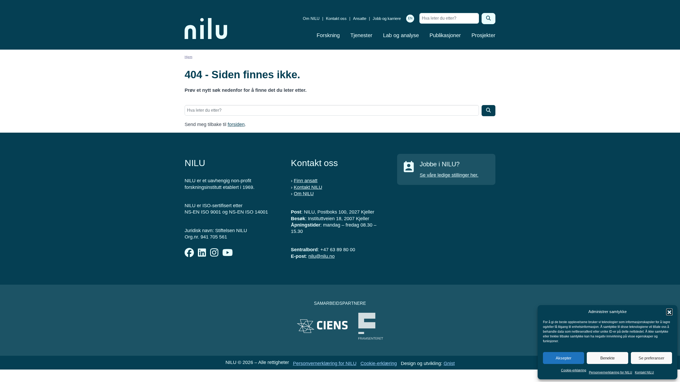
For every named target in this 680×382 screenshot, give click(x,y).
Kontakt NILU (644, 372)
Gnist (449, 363)
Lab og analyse (401, 35)
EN (410, 18)
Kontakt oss (336, 18)
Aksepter (563, 358)
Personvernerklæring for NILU (610, 372)
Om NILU (311, 18)
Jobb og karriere (387, 18)
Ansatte (359, 18)
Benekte (607, 358)
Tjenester (361, 35)
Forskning (328, 35)
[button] (669, 311)
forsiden (236, 124)
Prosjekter (483, 35)
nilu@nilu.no (321, 256)
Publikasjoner (445, 35)
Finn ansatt (305, 180)
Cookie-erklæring (573, 370)
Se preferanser (651, 358)
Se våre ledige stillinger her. (449, 175)
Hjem (188, 57)
